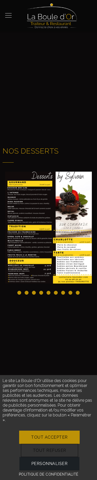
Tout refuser (49, 450)
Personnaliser (49, 463)
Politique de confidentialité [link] (48, 474)
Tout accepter (49, 437)
